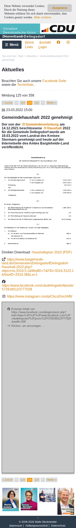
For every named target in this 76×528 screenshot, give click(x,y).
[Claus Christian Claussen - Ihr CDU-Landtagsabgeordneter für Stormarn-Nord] (65, 514)
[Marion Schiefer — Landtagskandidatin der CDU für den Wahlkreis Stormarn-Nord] (10, 510)
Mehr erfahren (42, 17)
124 (22, 102)
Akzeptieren (59, 7)
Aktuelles (31, 56)
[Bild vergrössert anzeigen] (38, 199)
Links (29, 47)
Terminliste (25, 84)
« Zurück (7, 102)
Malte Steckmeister (46, 521)
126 (36, 102)
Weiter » (51, 102)
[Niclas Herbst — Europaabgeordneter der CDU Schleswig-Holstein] (47, 501)
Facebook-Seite (54, 81)
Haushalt (54, 128)
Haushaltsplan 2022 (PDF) (52, 252)
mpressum (16, 525)
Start (20, 56)
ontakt (45, 42)
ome (29, 42)
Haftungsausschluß (37, 525)
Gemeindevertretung (42, 124)
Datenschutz (58, 525)
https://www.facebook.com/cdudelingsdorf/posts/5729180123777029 (37, 287)
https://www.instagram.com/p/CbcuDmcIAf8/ (39, 296)
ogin (42, 47)
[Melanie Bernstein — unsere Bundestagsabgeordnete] (29, 509)
